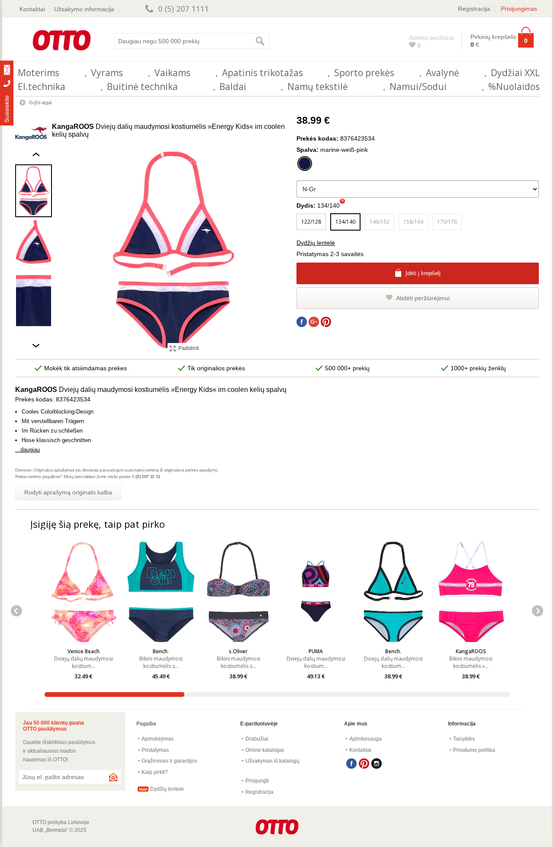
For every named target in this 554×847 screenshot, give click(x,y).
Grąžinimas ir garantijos (169, 761)
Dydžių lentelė (315, 242)
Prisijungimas (519, 8)
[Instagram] (376, 763)
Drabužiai (256, 739)
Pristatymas (155, 750)
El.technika (41, 86)
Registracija (474, 8)
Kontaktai (32, 9)
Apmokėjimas (158, 739)
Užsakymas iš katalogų (272, 761)
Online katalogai (264, 750)
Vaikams (172, 73)
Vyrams (107, 73)
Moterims (38, 73)
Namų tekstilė (317, 86)
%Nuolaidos (514, 86)
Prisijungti (257, 781)
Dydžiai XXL (515, 73)
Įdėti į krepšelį (423, 273)
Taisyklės (464, 739)
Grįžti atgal (40, 102)
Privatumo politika (474, 750)
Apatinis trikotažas (262, 73)
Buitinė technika (142, 86)
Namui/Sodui (418, 86)
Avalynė (442, 73)
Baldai (232, 86)
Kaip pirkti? (155, 772)
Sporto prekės (364, 73)
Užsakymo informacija (84, 9)
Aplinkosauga (365, 739)
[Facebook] (351, 763)
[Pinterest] (364, 763)
